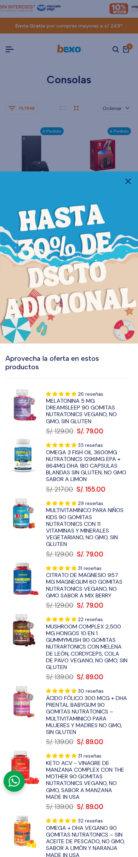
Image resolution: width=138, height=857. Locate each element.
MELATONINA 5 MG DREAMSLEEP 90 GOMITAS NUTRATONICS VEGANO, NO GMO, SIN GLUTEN (81, 411)
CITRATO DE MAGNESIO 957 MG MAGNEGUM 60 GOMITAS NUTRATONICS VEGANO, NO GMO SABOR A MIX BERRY (84, 585)
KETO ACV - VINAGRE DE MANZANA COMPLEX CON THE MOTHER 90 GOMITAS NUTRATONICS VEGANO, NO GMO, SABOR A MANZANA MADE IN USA (85, 780)
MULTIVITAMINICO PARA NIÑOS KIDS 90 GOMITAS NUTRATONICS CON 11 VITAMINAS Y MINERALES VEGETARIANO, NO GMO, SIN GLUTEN (84, 527)
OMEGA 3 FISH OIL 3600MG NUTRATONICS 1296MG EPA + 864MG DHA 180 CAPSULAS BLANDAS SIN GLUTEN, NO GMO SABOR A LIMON (86, 466)
